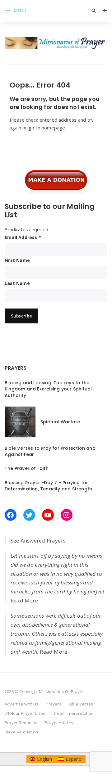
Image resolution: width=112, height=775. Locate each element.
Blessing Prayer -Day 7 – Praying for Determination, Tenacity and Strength (48, 486)
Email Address (23, 237)
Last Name (17, 283)
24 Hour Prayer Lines (25, 713)
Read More (24, 600)
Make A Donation (21, 732)
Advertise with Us (21, 704)
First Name (17, 260)
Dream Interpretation (73, 713)
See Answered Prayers (38, 540)
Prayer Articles (59, 722)
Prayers (53, 704)
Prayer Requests (21, 722)
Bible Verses (81, 704)
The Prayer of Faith (27, 468)
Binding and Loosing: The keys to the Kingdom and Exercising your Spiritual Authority (48, 389)
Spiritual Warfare (60, 422)
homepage (53, 127)
